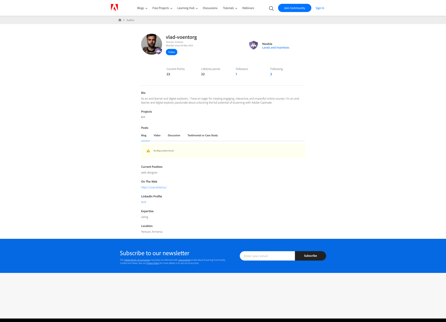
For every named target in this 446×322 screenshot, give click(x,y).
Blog (143, 135)
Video (157, 135)
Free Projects (161, 8)
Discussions (210, 8)
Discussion (174, 135)
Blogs (140, 8)
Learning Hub (186, 8)
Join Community (294, 8)
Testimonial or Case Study (203, 135)
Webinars (248, 8)
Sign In (320, 8)
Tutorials (228, 8)
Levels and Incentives (275, 47)
